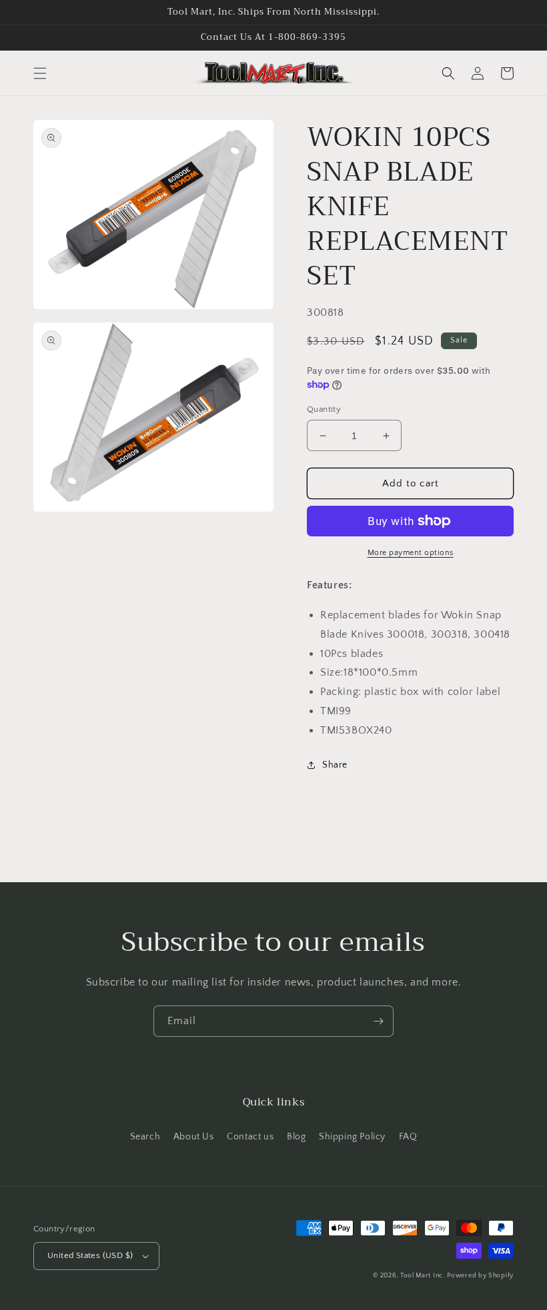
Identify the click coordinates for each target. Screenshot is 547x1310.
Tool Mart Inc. (422, 1275)
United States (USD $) (90, 1255)
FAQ (408, 1136)
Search (145, 1136)
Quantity (324, 409)
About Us (193, 1136)
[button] (40, 73)
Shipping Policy (352, 1136)
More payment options (411, 552)
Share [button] (335, 765)
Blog (296, 1136)
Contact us (250, 1136)
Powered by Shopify (480, 1275)
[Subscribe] (378, 1021)
